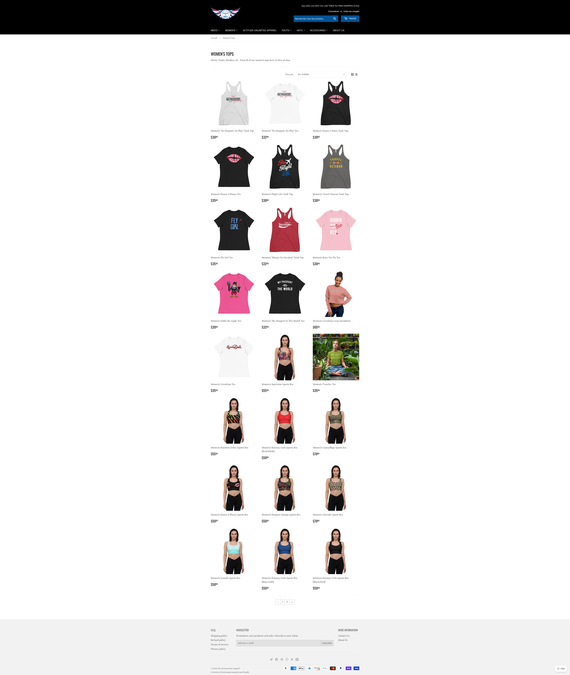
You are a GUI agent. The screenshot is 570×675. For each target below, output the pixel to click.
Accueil (214, 38)
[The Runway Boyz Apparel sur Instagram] (286, 660)
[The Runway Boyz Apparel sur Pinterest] (281, 660)
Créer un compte (351, 11)
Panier (352, 18)
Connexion (333, 11)
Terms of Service (220, 644)
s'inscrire (327, 643)
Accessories (318, 30)
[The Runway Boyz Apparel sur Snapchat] (291, 660)
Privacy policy (218, 649)
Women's (230, 30)
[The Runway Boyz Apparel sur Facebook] (276, 660)
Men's (214, 30)
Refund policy (218, 640)
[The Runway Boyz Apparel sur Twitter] (271, 660)
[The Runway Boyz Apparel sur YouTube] (297, 660)
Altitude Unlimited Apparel (260, 30)
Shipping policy (219, 635)
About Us (338, 30)
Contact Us (343, 635)
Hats (300, 30)
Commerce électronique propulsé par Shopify (230, 672)
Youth (286, 30)
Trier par (289, 74)
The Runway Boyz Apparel (229, 668)
